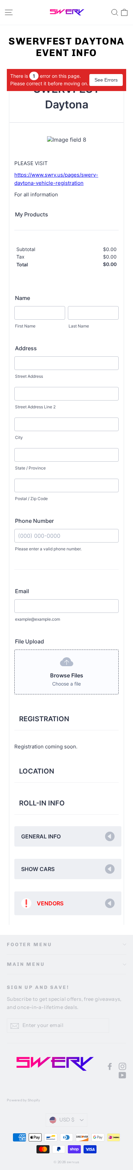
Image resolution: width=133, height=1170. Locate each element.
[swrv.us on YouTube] (122, 1074)
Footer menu (29, 944)
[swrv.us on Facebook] (110, 1066)
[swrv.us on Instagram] (122, 1066)
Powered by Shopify (23, 1100)
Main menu (26, 964)
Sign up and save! (38, 987)
